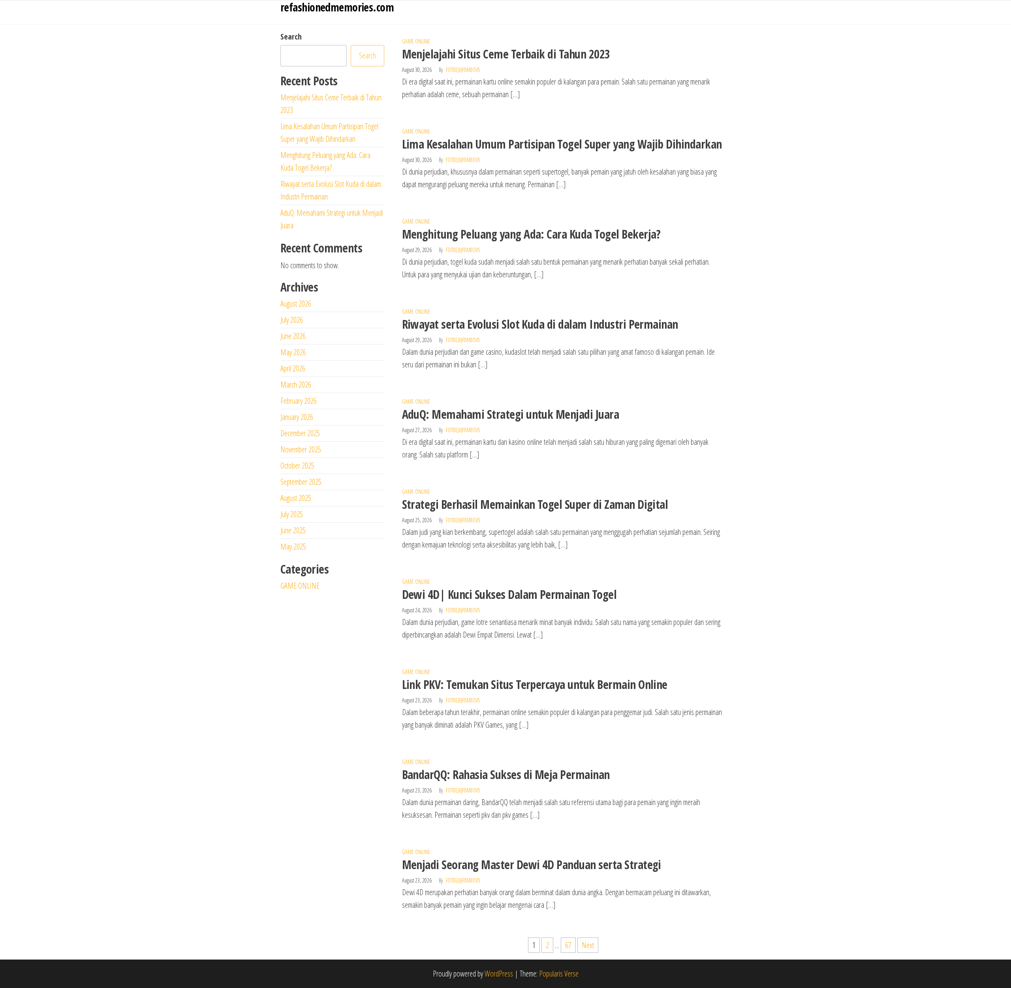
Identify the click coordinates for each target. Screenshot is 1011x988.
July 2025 (291, 514)
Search (291, 36)
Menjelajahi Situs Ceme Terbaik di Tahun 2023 (506, 54)
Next (588, 945)
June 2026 (293, 336)
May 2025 (293, 546)
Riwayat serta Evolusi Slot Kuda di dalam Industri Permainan (540, 324)
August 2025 (295, 498)
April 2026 (292, 368)
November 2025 (300, 449)
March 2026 (295, 384)
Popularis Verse (559, 973)
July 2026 (291, 319)
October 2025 (297, 465)
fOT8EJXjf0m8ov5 (463, 69)
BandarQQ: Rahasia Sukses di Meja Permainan (506, 774)
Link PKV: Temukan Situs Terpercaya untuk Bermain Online (534, 684)
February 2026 (298, 400)
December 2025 (300, 433)
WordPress (499, 973)
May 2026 (293, 352)
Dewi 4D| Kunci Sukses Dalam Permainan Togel (509, 594)
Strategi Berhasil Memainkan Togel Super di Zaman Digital (535, 504)
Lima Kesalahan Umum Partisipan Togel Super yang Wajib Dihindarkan (562, 144)
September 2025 (300, 481)
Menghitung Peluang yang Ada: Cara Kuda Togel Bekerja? (531, 234)
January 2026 (296, 417)
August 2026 (295, 303)
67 (568, 945)
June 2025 (293, 530)
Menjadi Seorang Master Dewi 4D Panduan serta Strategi (531, 864)
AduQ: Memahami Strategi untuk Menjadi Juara (510, 414)
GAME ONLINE (416, 41)
